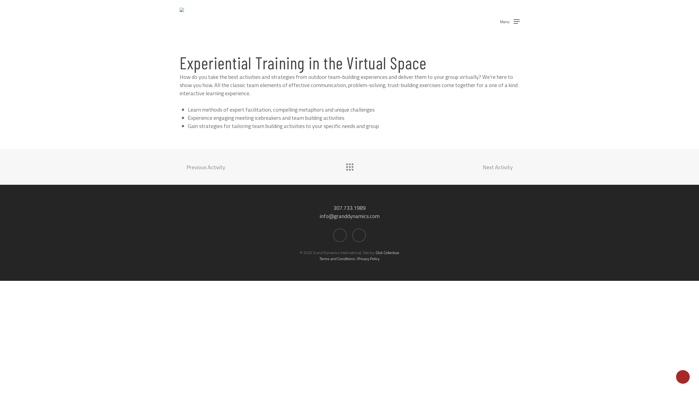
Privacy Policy (368, 258)
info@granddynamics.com (350, 216)
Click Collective (387, 252)
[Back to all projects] (349, 165)
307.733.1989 (349, 208)
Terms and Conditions (337, 258)
